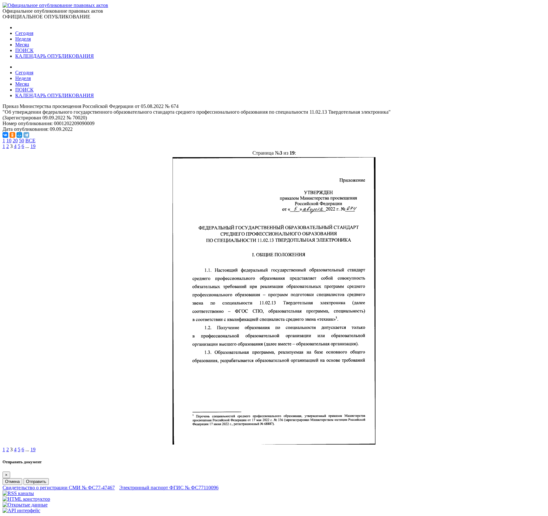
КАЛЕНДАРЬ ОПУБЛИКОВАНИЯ (54, 56)
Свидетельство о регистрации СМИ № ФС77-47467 (59, 487)
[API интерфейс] (21, 510)
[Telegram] (26, 135)
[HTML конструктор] (26, 499)
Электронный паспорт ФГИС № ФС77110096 (169, 487)
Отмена (12, 481)
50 (21, 140)
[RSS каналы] (18, 493)
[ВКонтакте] (5, 135)
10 (8, 140)
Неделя (23, 39)
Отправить (36, 481)
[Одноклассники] (12, 135)
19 (33, 146)
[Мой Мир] (19, 135)
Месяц (22, 44)
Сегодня (24, 33)
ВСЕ (30, 140)
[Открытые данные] (25, 504)
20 (15, 140)
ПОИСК (24, 50)
